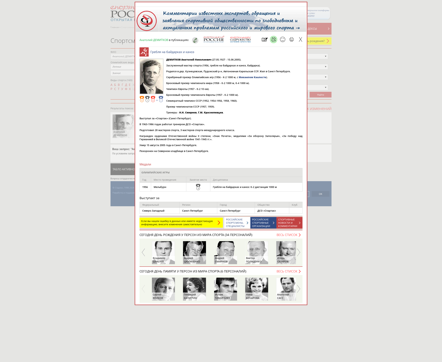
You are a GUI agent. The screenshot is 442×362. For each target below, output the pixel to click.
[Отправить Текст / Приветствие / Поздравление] (282, 39)
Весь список (287, 235)
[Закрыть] (300, 39)
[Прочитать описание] (273, 39)
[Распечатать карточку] (291, 39)
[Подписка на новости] (264, 39)
